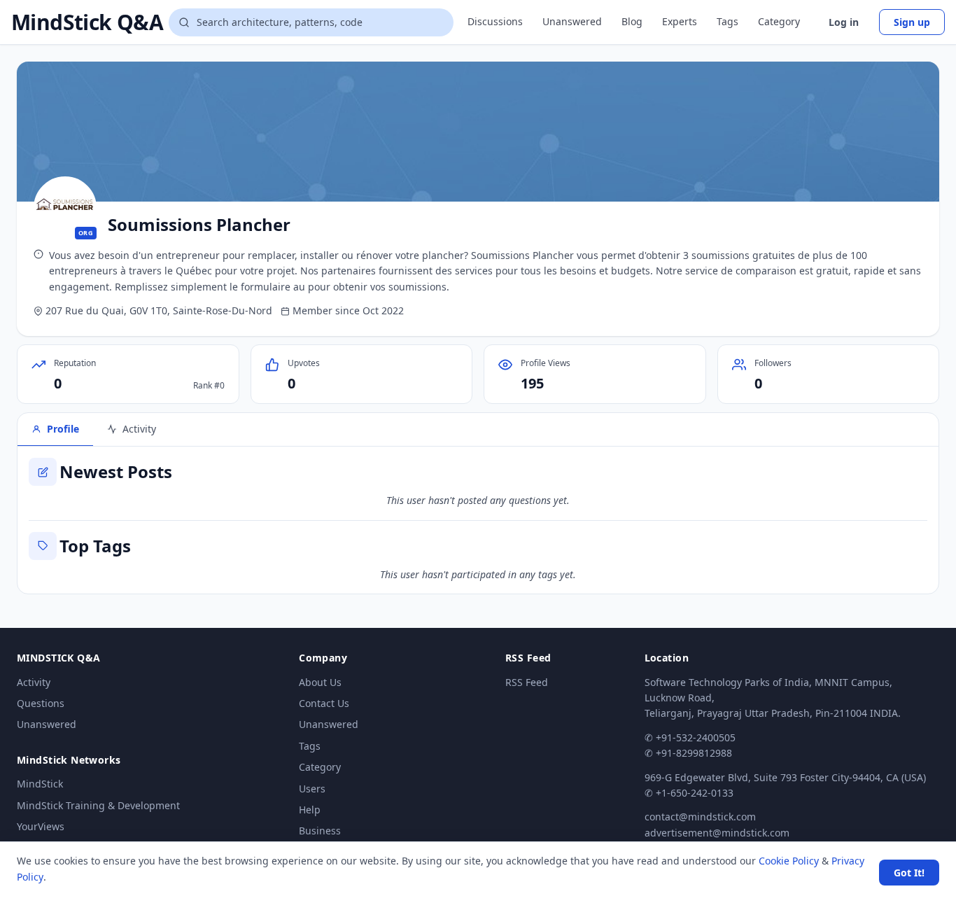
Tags (727, 21)
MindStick (40, 783)
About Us (320, 682)
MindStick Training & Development (98, 805)
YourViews (40, 826)
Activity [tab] (139, 428)
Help (310, 809)
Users (312, 788)
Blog (631, 21)
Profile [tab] (63, 428)
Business (320, 830)
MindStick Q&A (87, 22)
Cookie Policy (789, 860)
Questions (40, 703)
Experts (679, 21)
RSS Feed (526, 682)
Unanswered (572, 21)
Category (779, 21)
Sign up (912, 22)
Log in (844, 22)
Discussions (495, 21)
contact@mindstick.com (700, 816)
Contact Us (324, 703)
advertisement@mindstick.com (717, 832)
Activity (33, 682)
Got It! (909, 872)
